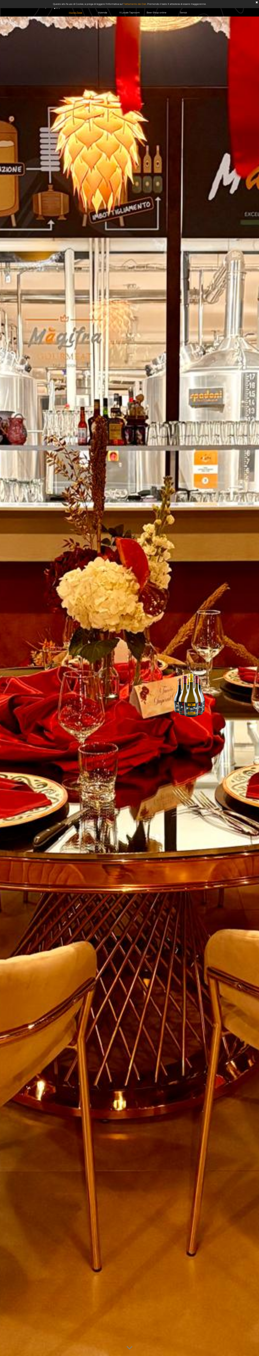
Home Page (75, 12)
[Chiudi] (256, 2)
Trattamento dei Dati (134, 4)
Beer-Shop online (156, 12)
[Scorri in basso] (129, 1347)
